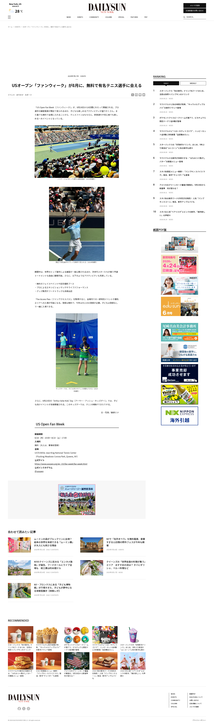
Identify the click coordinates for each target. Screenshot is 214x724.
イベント (11, 95)
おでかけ (19, 95)
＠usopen (39, 471)
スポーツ (28, 95)
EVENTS (17, 27)
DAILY (166, 83)
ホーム (10, 27)
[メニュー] (9, 17)
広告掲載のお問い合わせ (195, 10)
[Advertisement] (107, 49)
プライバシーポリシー (199, 720)
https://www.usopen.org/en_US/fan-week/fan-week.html (61, 463)
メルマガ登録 (195, 5)
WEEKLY (193, 83)
